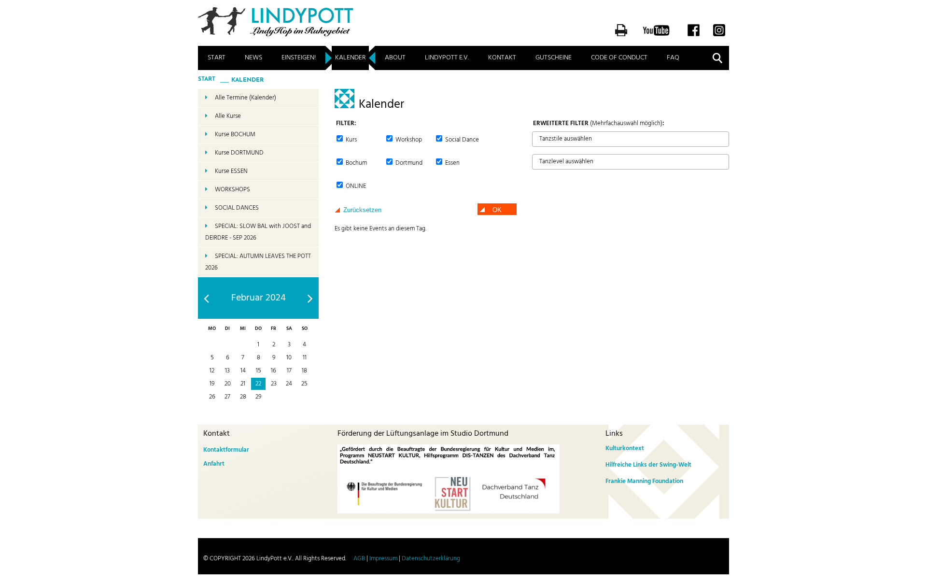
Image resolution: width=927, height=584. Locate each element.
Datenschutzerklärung (431, 559)
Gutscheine (553, 57)
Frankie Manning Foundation (644, 481)
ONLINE (355, 186)
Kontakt (502, 57)
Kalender (350, 57)
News (253, 57)
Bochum (355, 163)
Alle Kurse (228, 116)
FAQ (673, 57)
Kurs (350, 140)
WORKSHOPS (232, 190)
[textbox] (537, 138)
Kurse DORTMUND (239, 153)
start (206, 79)
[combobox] (630, 139)
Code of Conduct (619, 57)
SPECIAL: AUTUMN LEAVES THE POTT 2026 (258, 262)
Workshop (408, 140)
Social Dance (461, 140)
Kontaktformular (226, 450)
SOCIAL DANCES (237, 208)
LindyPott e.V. (447, 57)
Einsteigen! (298, 57)
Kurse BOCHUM (235, 134)
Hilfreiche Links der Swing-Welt (648, 465)
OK (497, 210)
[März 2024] (310, 298)
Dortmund (408, 163)
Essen (452, 163)
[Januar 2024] (206, 298)
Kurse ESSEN (231, 171)
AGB (359, 559)
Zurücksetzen (362, 210)
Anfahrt (214, 464)
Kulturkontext (624, 448)
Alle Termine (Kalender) (245, 98)
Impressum (383, 559)
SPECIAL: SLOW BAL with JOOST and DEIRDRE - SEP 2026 (258, 232)
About (395, 57)
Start (216, 57)
